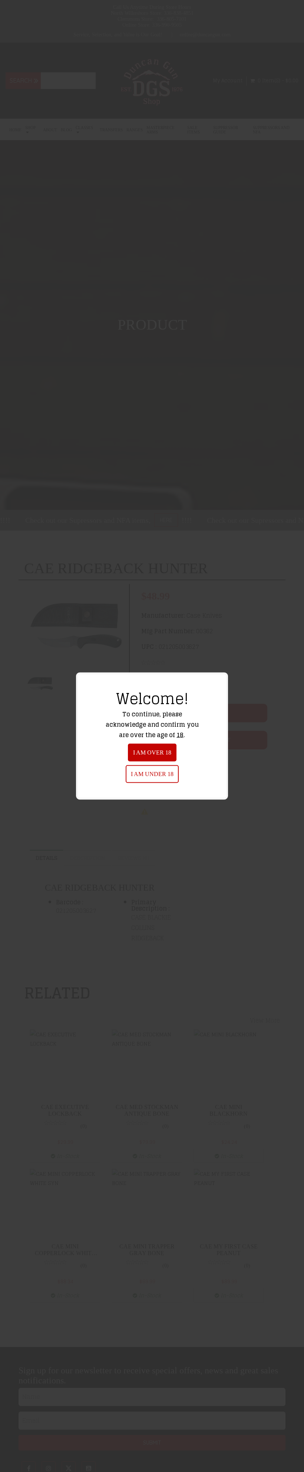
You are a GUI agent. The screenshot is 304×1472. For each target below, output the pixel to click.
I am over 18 (152, 752)
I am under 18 (152, 774)
